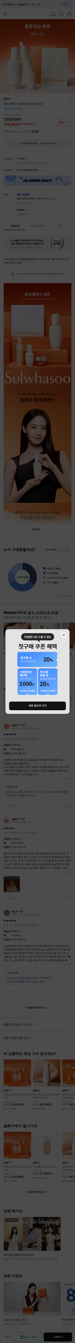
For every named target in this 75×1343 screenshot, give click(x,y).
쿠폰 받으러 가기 (38, 705)
